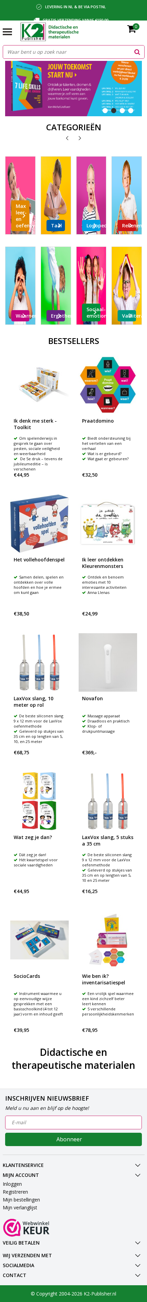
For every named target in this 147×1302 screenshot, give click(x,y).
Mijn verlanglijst (20, 1207)
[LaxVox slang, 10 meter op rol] (39, 662)
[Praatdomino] (108, 385)
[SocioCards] (39, 940)
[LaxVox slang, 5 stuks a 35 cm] (108, 801)
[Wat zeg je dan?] (39, 801)
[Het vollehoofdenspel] (39, 523)
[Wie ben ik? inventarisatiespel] (108, 940)
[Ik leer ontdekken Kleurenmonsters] (108, 523)
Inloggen (12, 1184)
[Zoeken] (137, 52)
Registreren (15, 1191)
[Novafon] (108, 662)
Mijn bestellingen (21, 1199)
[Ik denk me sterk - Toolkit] (39, 385)
